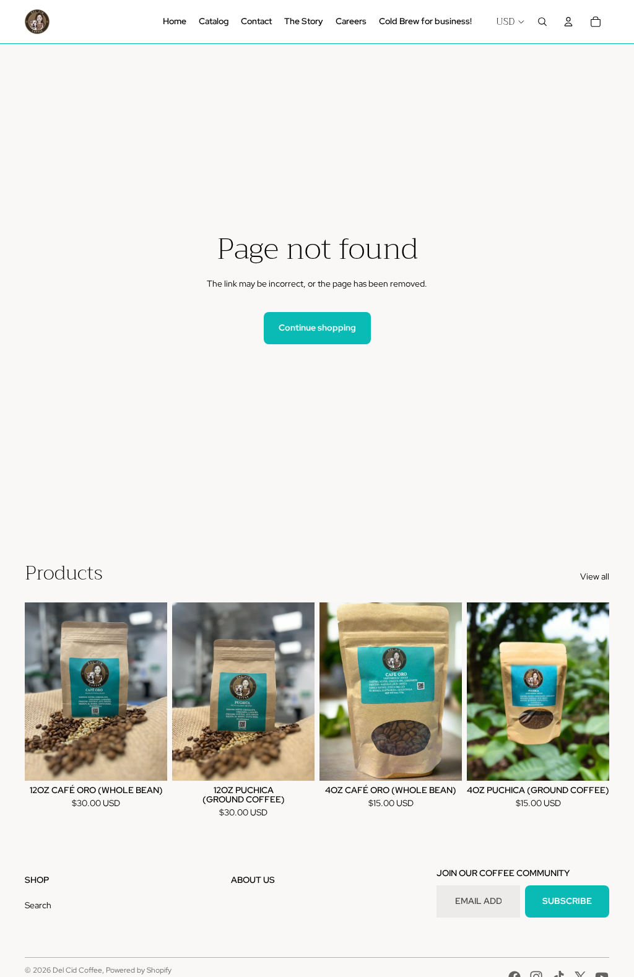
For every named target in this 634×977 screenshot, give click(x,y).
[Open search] (542, 21)
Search (38, 905)
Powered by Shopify (139, 970)
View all (594, 576)
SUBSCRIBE (567, 900)
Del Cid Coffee (77, 970)
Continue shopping (317, 327)
